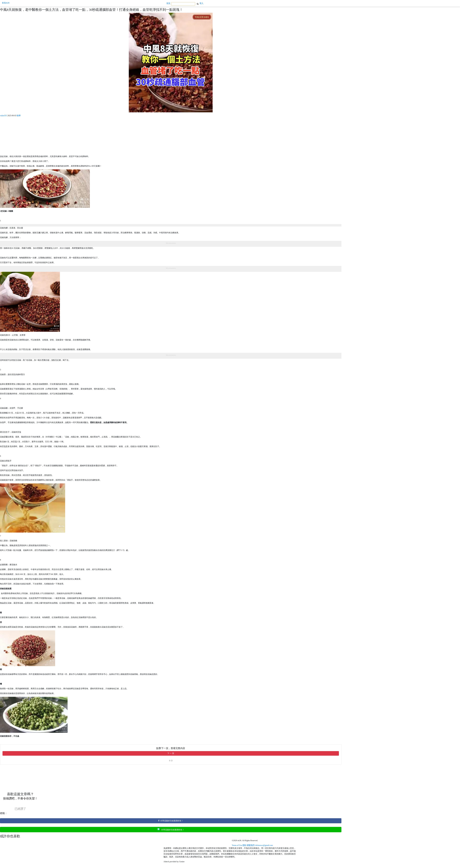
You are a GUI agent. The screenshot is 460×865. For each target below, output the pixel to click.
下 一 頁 (170, 753)
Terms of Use (237, 845)
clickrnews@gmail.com (264, 845)
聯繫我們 (250, 845)
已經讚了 (20, 808)
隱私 (244, 845)
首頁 (168, 3)
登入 (201, 3)
